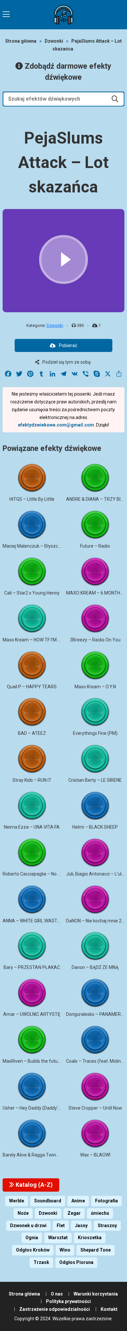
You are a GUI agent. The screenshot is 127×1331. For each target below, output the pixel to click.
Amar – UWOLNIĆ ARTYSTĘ (31, 1014)
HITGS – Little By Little (31, 499)
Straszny (107, 1225)
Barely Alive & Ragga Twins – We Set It (42, 1154)
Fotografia (106, 1200)
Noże (23, 1213)
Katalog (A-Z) (33, 1184)
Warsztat (58, 1237)
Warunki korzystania (96, 1293)
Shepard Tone (95, 1250)
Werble (16, 1200)
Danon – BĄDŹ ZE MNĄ (95, 967)
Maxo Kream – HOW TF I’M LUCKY (37, 639)
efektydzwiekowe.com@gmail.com (56, 424)
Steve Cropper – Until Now (95, 1108)
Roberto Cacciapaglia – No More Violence (45, 873)
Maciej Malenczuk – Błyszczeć (34, 546)
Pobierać (68, 345)
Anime (78, 1200)
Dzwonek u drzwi (28, 1225)
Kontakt (109, 1309)
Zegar (74, 1213)
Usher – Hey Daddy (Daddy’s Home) (39, 1108)
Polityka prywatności (68, 1301)
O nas (57, 1293)
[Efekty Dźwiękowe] (63, 14)
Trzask (41, 1262)
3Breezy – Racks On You (95, 639)
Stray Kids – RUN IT (31, 780)
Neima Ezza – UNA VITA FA (32, 827)
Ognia (31, 1237)
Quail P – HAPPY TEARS (32, 686)
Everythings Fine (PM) (95, 733)
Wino (65, 1250)
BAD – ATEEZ (32, 733)
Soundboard (47, 1200)
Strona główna (20, 41)
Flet (61, 1225)
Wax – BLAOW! (95, 1154)
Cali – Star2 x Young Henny (32, 592)
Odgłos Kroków (32, 1250)
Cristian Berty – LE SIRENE (95, 780)
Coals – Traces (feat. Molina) (95, 1061)
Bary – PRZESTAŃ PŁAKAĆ (32, 967)
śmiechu (100, 1213)
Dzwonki (54, 41)
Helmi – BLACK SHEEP (95, 827)
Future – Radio (95, 546)
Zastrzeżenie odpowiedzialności (54, 1309)
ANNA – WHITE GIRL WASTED (33, 920)
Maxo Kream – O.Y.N (95, 686)
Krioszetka (90, 1237)
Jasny (81, 1225)
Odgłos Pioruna (76, 1262)
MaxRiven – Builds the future (32, 1061)
